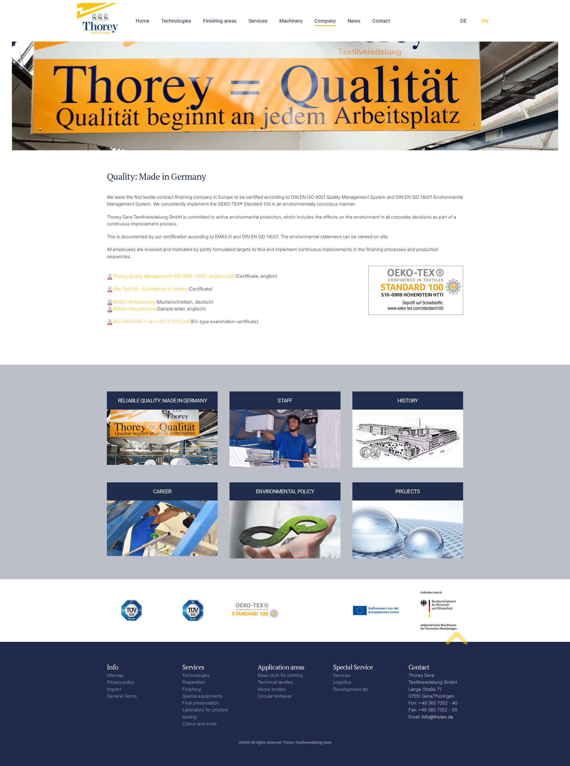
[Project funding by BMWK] (438, 610)
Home (142, 21)
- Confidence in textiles (150, 289)
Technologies (196, 675)
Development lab (350, 689)
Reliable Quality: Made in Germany (162, 400)
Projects (407, 491)
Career (162, 491)
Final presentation (200, 703)
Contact (381, 21)
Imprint (114, 689)
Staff (285, 400)
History (408, 400)
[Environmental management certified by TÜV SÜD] (131, 610)
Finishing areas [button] (220, 21)
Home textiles (272, 689)
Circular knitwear (275, 696)
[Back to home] (100, 21)
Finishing (191, 689)
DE (463, 21)
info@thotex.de (437, 717)
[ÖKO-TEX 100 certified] (254, 610)
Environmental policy (285, 491)
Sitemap (115, 675)
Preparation (194, 682)
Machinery (291, 21)
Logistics (342, 682)
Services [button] (257, 21)
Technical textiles (275, 682)
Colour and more (199, 723)
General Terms (122, 696)
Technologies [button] (176, 21)
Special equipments (202, 696)
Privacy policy (120, 682)
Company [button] (325, 21)
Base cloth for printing (280, 675)
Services (342, 675)
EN (485, 21)
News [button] (354, 21)
